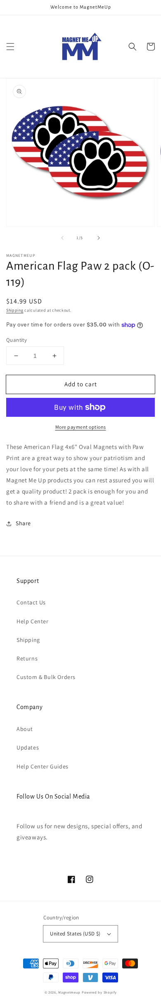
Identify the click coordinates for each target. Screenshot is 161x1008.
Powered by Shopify (99, 992)
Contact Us (31, 602)
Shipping (15, 310)
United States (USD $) (75, 933)
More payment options (80, 427)
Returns (27, 658)
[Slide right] (99, 238)
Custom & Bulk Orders (46, 677)
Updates (28, 747)
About (25, 729)
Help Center (33, 621)
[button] (10, 47)
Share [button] (23, 523)
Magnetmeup (69, 992)
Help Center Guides (43, 766)
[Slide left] (62, 238)
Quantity (16, 339)
